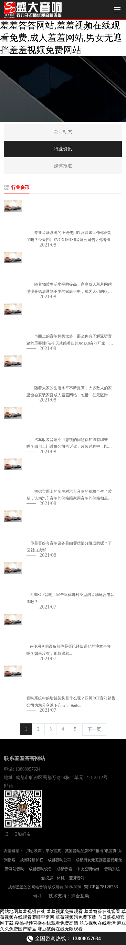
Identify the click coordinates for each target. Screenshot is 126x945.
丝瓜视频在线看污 (97, 923)
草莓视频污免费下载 (76, 917)
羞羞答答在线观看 (102, 911)
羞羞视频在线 (31, 911)
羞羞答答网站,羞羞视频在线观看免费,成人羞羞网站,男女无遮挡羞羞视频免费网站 (61, 37)
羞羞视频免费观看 (65, 911)
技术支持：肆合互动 (68, 896)
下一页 (94, 729)
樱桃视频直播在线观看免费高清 (46, 923)
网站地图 (9, 911)
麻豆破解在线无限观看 (60, 929)
